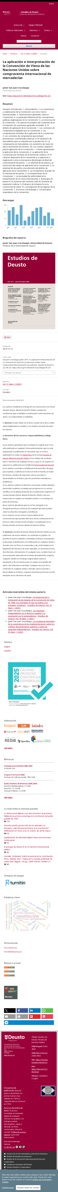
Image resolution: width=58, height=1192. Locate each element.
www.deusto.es (9, 1055)
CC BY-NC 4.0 (9, 1147)
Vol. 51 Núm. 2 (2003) (29, 53)
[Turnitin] (15, 886)
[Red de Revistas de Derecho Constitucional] (41, 743)
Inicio (5, 53)
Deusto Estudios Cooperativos (19, 1167)
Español (7, 650)
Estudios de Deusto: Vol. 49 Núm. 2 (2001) (28, 617)
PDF (8, 337)
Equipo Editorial (35, 25)
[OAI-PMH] (48, 1095)
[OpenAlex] (24, 743)
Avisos (23, 35)
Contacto (35, 35)
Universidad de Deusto (44, 465)
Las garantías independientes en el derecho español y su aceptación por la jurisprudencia (26, 613)
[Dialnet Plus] (10, 733)
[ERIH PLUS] (37, 733)
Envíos (47, 30)
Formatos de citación (13, 372)
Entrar (51, 3)
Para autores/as (10, 947)
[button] (10, 1010)
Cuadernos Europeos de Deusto (19, 1164)
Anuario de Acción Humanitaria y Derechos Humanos (27, 1154)
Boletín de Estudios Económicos (19, 1156)
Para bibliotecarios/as (13, 951)
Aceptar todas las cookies (28, 1188)
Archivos (13, 53)
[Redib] (10, 743)
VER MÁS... (9, 748)
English (7, 646)
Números (34, 30)
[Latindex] (37, 728)
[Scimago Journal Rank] (24, 728)
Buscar (29, 46)
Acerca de (18, 25)
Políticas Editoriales (15, 30)
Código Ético (27, 455)
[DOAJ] (24, 733)
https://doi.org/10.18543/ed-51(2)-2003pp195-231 (29, 96)
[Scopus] (10, 728)
